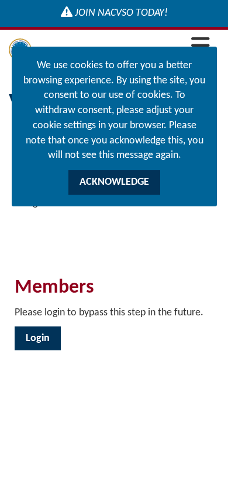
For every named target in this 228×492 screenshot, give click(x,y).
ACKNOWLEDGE (114, 182)
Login (38, 338)
